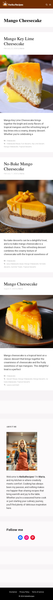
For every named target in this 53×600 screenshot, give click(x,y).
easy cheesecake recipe (15, 264)
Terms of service (38, 592)
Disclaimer (13, 592)
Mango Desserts (39, 379)
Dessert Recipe (12, 379)
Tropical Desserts (25, 147)
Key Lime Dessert (38, 144)
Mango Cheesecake (11, 147)
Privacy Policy (24, 592)
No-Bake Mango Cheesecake (18, 166)
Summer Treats (16, 267)
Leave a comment (13, 385)
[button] (46, 5)
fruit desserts (26, 144)
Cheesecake (11, 141)
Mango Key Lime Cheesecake (19, 41)
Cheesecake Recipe (13, 144)
